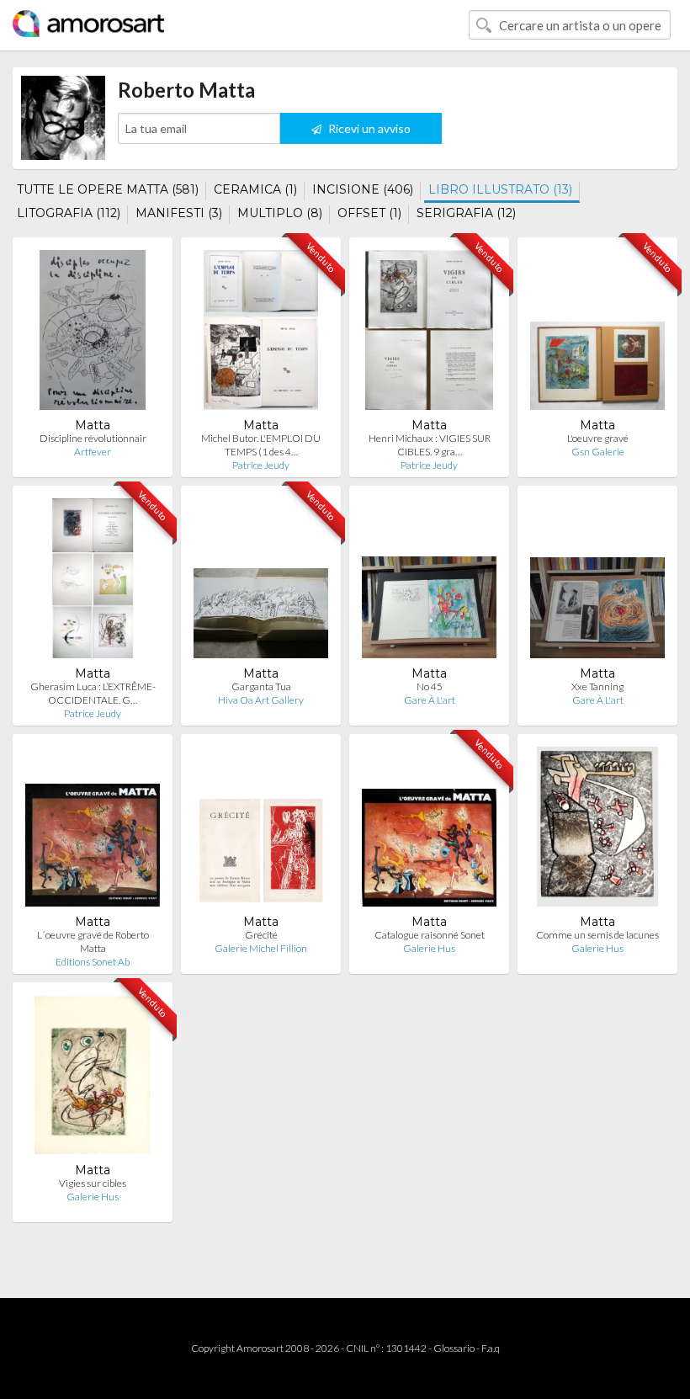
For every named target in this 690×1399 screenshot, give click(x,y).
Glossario (454, 1348)
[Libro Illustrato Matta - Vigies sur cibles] (92, 1078)
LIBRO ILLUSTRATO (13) (500, 189)
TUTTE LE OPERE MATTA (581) (108, 189)
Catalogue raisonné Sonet (429, 934)
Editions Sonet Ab (93, 961)
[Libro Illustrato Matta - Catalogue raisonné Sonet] (429, 830)
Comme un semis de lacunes (597, 934)
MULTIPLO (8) (279, 213)
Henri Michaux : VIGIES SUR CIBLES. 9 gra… (430, 445)
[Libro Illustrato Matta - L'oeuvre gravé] (597, 333)
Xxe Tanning (597, 686)
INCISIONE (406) (362, 189)
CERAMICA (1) (255, 189)
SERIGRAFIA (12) (466, 213)
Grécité (261, 934)
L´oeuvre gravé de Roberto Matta (93, 941)
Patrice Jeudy (260, 465)
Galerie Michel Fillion (261, 948)
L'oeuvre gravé (598, 438)
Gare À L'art (429, 700)
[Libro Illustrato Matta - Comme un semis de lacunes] (597, 830)
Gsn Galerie (597, 451)
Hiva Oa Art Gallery (261, 700)
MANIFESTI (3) (178, 213)
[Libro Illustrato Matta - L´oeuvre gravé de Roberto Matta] (92, 830)
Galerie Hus (429, 948)
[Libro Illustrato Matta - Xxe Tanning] (597, 582)
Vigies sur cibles (92, 1183)
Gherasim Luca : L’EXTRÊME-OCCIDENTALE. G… (93, 693)
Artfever (92, 451)
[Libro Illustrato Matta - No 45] (429, 582)
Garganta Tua (261, 686)
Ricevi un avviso (368, 128)
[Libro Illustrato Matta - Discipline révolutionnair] (93, 333)
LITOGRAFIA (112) (68, 213)
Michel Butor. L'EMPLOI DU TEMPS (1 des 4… (261, 445)
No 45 (430, 686)
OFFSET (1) (369, 213)
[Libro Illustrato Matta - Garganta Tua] (261, 582)
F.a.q (490, 1348)
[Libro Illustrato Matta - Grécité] (261, 830)
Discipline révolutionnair (93, 438)
